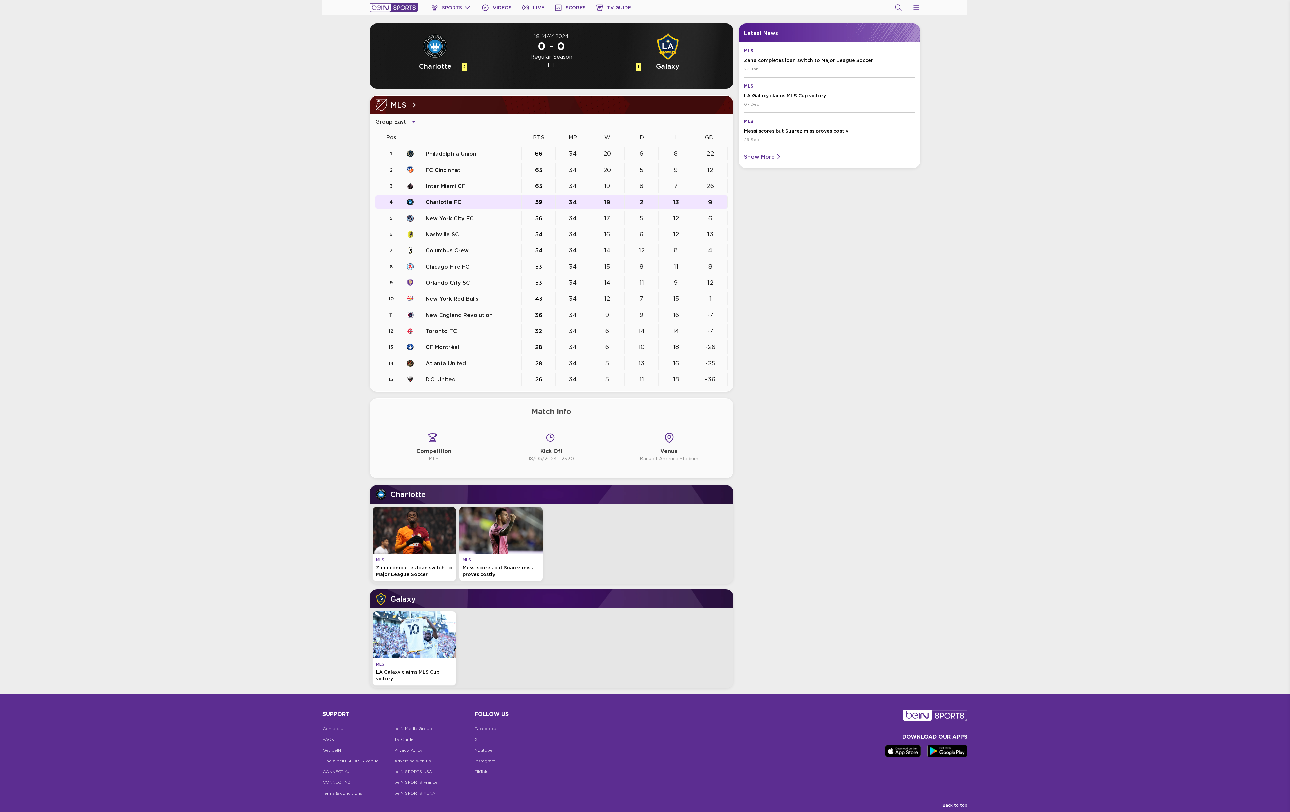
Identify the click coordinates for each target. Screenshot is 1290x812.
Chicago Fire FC (447, 267)
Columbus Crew (447, 250)
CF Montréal (442, 347)
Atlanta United (446, 363)
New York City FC (450, 218)
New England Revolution (459, 315)
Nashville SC (442, 234)
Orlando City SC (448, 283)
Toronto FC (441, 331)
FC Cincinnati (444, 170)
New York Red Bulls (452, 299)
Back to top (955, 805)
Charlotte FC (443, 202)
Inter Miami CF (445, 186)
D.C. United (441, 379)
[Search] (898, 8)
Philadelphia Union (451, 154)
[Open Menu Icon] (916, 8)
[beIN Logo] (394, 7)
